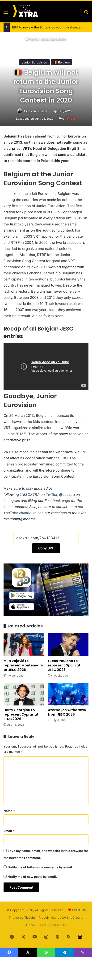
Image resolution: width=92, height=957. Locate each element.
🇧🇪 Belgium (61, 62)
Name (9, 811)
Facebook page (57, 500)
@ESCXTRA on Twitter (38, 494)
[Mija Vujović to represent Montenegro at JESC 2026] (24, 644)
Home (33, 39)
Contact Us (57, 925)
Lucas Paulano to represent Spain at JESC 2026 (64, 665)
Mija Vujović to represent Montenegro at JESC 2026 (23, 665)
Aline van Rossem (35, 111)
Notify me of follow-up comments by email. (40, 867)
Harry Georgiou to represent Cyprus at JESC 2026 (21, 714)
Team (42, 925)
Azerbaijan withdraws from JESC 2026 (67, 712)
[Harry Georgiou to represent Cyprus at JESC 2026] (24, 694)
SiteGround (75, 917)
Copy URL (46, 548)
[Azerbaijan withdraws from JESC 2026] (68, 694)
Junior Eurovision (53, 39)
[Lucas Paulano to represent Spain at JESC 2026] (68, 644)
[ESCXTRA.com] (25, 11)
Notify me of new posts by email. (32, 876)
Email (9, 831)
